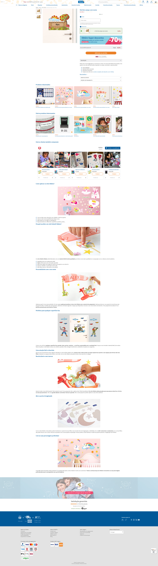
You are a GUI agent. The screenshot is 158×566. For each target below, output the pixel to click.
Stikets (37, 7)
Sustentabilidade (25, 535)
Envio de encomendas (85, 532)
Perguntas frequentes (26, 534)
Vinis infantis (44, 7)
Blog (51, 536)
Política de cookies (83, 563)
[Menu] (156, 549)
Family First (53, 531)
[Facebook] (131, 520)
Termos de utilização (75, 563)
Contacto (23, 531)
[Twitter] (136, 520)
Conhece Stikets (54, 532)
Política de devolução (85, 535)
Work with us (53, 535)
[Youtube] (138, 520)
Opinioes (82, 534)
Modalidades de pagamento (86, 531)
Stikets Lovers (53, 534)
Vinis (40, 7)
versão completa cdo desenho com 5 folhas (104, 72)
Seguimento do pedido (26, 532)
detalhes (41, 1)
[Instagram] (134, 520)
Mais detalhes (83, 74)
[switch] (154, 552)
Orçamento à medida (25, 536)
